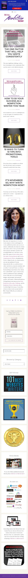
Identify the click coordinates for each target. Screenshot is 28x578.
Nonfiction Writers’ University (10, 285)
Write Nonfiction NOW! (14, 18)
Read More (14, 71)
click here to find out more (17, 473)
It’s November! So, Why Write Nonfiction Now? (14, 182)
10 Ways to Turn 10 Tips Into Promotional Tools (14, 153)
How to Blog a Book (18, 254)
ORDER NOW (17, 8)
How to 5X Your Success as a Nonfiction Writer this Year (14, 102)
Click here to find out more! (17, 538)
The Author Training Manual (10, 256)
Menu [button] (15, 11)
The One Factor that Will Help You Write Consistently (14, 53)
